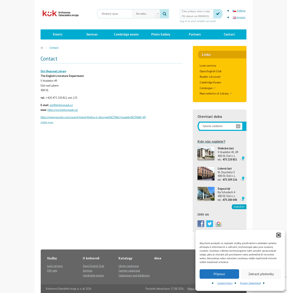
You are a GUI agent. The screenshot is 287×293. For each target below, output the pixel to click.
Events (57, 34)
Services (92, 34)
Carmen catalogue (129, 270)
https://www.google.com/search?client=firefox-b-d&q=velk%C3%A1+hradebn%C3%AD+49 (93, 117)
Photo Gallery (160, 34)
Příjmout (219, 274)
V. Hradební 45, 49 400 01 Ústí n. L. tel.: (228, 154)
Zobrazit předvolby (261, 274)
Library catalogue (128, 266)
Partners (195, 34)
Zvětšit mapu (47, 122)
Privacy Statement (250, 283)
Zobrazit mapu (242, 158)
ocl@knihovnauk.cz (61, 105)
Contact (229, 34)
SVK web (52, 270)
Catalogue (206, 88)
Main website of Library (214, 93)
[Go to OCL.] (42, 48)
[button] (278, 235)
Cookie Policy (225, 283)
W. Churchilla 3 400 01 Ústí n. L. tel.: (227, 174)
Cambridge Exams (210, 82)
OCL (58, 13)
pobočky (239, 206)
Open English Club (210, 71)
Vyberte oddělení (212, 126)
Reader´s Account (210, 77)
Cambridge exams (126, 34)
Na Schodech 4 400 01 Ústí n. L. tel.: (227, 194)
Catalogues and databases (134, 275)
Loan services (208, 65)
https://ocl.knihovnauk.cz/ (62, 110)
